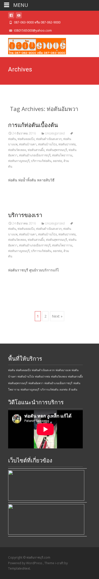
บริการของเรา (25, 215)
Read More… (19, 189)
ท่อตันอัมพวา (35, 383)
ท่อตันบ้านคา (28, 144)
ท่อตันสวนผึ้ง (36, 150)
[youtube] (19, 16)
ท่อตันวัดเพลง (17, 150)
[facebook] (11, 16)
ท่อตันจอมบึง (26, 139)
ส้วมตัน (73, 389)
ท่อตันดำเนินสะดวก (49, 139)
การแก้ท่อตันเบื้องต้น (33, 125)
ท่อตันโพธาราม (62, 155)
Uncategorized (55, 133)
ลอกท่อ (57, 161)
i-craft (59, 563)
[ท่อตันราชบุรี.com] (33, 45)
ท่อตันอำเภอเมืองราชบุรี (35, 155)
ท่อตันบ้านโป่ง (47, 144)
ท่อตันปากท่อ (67, 144)
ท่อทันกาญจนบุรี (18, 161)
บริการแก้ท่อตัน (41, 161)
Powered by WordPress (25, 563)
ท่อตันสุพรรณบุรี (56, 150)
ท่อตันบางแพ (63, 370)
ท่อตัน (11, 370)
